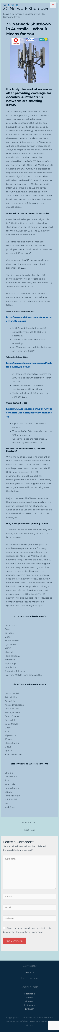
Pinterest (29, 1001)
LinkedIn (29, 1009)
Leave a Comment (13, 14)
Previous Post (29, 822)
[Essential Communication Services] (10, 5)
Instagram (29, 1005)
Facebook (29, 994)
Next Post (29, 830)
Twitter (29, 997)
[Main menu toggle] (53, 5)
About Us (29, 972)
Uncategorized (32, 14)
